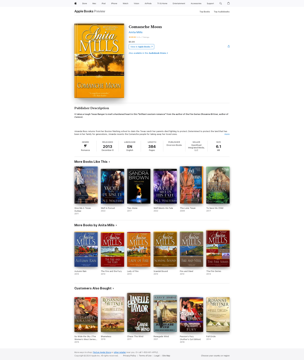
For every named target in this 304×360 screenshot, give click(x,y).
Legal (156, 356)
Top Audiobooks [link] (222, 11)
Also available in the (147, 53)
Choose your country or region (215, 356)
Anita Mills (135, 32)
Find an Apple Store (102, 352)
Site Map (166, 356)
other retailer (120, 352)
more (227, 134)
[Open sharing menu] (229, 47)
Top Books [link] (205, 11)
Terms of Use (145, 356)
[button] (220, 3)
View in (140, 47)
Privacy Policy (129, 356)
